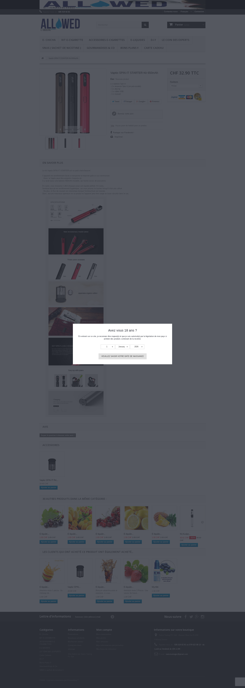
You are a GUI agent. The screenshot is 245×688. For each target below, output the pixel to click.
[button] (108, 346)
